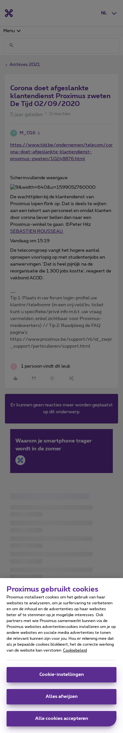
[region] (61, 655)
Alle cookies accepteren (61, 718)
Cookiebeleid (75, 650)
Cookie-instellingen (61, 674)
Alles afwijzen (62, 696)
